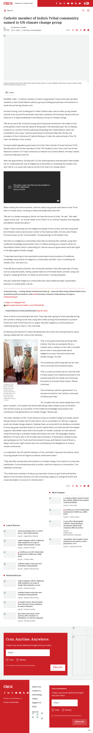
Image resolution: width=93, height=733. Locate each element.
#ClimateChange (10, 297)
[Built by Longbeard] (89, 730)
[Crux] (8, 3)
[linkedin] (60, 3)
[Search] (83, 10)
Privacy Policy (30, 665)
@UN (35, 294)
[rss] (76, 3)
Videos (35, 699)
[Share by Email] (84, 30)
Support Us (36, 703)
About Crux (36, 687)
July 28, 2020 (42, 311)
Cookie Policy (14, 702)
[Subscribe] (80, 3)
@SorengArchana (13, 305)
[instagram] (72, 3)
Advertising (37, 695)
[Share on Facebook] (73, 30)
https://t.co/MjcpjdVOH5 (15, 302)
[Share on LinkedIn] (77, 30)
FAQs (34, 707)
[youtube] (68, 3)
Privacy (6, 702)
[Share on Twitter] (81, 30)
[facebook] (57, 3)
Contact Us (36, 691)
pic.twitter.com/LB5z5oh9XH (32, 305)
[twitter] (64, 3)
